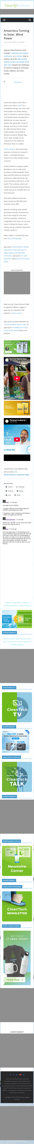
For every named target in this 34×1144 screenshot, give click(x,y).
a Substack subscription (19, 53)
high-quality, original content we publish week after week (16, 62)
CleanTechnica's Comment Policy (16, 475)
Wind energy (9, 149)
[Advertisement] (17, 283)
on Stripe (18, 56)
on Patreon (8, 56)
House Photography (14, 238)
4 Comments (21, 42)
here (15, 472)
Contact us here (16, 313)
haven (20, 105)
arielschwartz (13, 42)
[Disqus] (17, 522)
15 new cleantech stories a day (15, 324)
